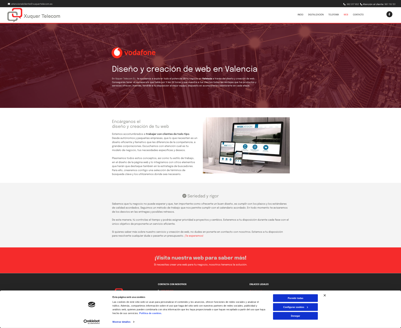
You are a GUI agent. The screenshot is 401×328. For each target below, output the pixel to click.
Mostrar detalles (121, 321)
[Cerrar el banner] (325, 295)
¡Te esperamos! (194, 236)
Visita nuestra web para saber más (200, 258)
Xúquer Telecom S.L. (125, 79)
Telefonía (333, 15)
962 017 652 (353, 4)
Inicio (300, 15)
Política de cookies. (150, 313)
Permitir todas (295, 298)
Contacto (358, 15)
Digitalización (316, 15)
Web (346, 15)
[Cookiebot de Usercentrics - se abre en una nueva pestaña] (91, 322)
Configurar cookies (293, 307)
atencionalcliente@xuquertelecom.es (31, 4)
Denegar (295, 316)
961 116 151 (390, 4)
